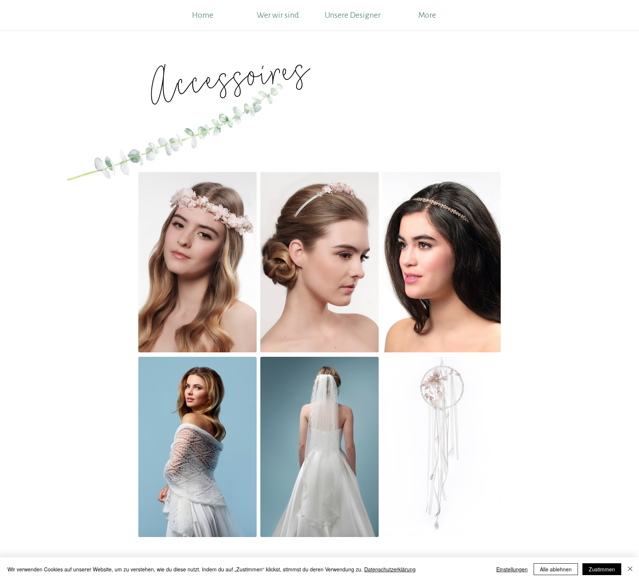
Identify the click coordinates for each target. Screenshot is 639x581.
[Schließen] (630, 569)
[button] (197, 262)
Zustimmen (602, 569)
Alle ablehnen (556, 569)
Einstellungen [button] (512, 569)
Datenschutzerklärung (390, 569)
